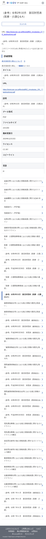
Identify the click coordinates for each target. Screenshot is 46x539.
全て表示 (27, 66)
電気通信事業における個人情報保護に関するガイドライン (23, 425)
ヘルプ (38, 528)
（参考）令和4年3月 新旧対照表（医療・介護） (23, 254)
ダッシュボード (17, 534)
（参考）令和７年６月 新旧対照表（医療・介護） (22, 509)
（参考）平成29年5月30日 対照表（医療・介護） (22, 270)
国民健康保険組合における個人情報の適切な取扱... (22, 366)
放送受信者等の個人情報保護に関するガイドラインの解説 (23, 451)
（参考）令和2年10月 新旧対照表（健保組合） (22, 326)
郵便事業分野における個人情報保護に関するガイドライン (23, 459)
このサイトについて (12, 528)
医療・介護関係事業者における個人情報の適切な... (22, 237)
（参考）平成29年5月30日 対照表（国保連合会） (22, 416)
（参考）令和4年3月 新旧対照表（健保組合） (22, 320)
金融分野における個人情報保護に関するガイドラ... (22, 191)
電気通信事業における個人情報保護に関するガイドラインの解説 (23, 433)
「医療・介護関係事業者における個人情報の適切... (22, 278)
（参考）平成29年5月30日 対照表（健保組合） (22, 332)
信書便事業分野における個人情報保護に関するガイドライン (23, 476)
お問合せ (35, 531)
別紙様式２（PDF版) (12, 213)
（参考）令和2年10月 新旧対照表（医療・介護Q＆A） (22, 295)
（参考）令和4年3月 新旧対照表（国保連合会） (23, 400)
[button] (42, 2)
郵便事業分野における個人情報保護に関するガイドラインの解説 (23, 468)
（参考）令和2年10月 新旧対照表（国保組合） (22, 379)
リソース (23, 24)
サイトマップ (29, 534)
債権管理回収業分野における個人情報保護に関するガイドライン (23, 229)
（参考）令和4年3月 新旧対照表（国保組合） (22, 373)
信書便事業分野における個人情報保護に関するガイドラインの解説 (23, 485)
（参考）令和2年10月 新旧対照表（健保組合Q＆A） (22, 357)
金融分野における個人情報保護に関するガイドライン (23, 182)
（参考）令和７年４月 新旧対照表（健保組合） (23, 493)
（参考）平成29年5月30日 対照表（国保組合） (22, 385)
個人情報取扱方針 (23, 531)
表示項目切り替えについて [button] (12, 61)
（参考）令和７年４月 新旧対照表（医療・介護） (22, 500)
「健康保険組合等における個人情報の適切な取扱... (22, 340)
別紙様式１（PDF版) (12, 207)
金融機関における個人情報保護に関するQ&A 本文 (22, 199)
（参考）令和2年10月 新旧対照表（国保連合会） (21, 407)
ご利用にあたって (27, 528)
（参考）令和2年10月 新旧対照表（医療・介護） (21, 261)
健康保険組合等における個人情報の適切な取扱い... (22, 304)
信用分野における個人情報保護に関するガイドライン (23, 220)
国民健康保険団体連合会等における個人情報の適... (22, 393)
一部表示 (21, 66)
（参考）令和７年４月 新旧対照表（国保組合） (23, 516)
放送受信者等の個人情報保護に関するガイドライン (23, 442)
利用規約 (11, 531)
